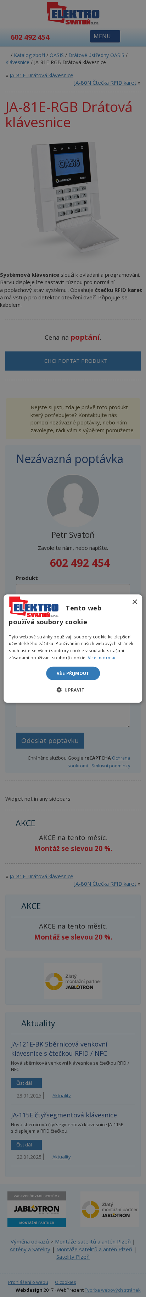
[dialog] (73, 648)
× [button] (134, 601)
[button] (73, 690)
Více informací (103, 658)
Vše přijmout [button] (73, 673)
